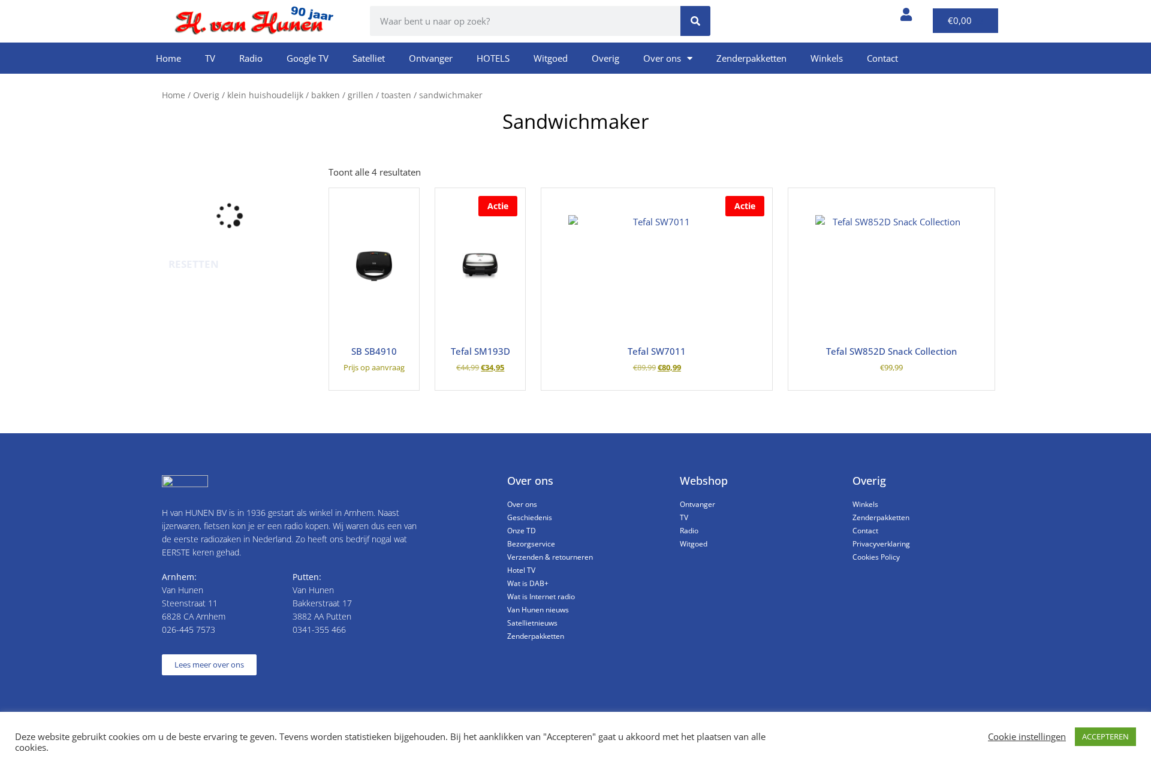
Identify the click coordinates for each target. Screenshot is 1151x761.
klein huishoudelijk (265, 95)
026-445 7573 (188, 629)
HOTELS (493, 58)
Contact (882, 58)
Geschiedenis (529, 517)
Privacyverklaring (881, 544)
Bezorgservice (531, 544)
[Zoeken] (695, 21)
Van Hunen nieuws (538, 610)
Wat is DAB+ (528, 583)
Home (168, 58)
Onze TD (521, 531)
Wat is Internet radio (541, 596)
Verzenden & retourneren (550, 557)
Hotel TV (521, 570)
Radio (251, 58)
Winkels (826, 58)
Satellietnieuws (532, 623)
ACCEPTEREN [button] (1105, 736)
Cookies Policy (876, 557)
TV (210, 58)
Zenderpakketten (751, 58)
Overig (605, 58)
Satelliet (368, 58)
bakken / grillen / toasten (361, 95)
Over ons (662, 58)
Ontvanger (431, 58)
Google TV (308, 58)
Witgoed (551, 58)
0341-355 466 (319, 629)
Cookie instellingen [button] (1027, 736)
